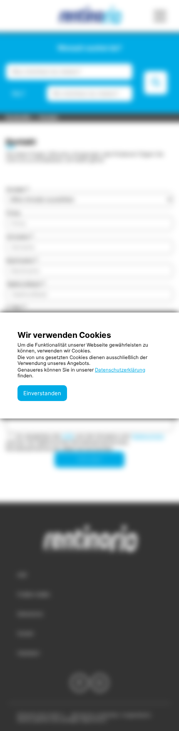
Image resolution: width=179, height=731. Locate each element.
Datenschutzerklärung (120, 370)
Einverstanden (42, 393)
